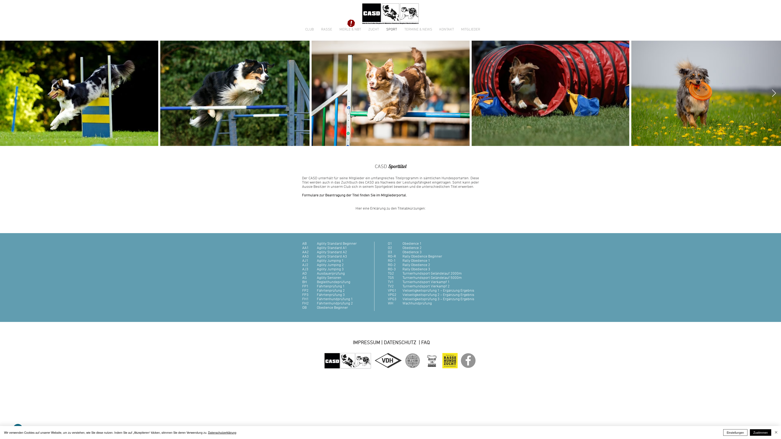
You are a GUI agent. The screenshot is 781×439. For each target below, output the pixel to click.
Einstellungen (735, 432)
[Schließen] (776, 432)
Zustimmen (760, 432)
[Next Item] (774, 93)
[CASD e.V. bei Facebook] (468, 360)
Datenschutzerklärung (222, 432)
